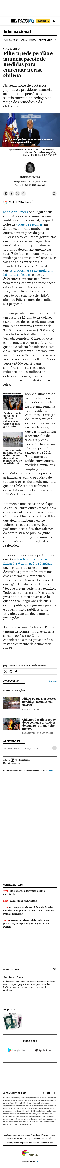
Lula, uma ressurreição (23, 900)
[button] (30, 130)
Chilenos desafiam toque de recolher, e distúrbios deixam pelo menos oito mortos (39, 724)
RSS (30, 1143)
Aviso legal (35, 1135)
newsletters (11, 969)
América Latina (11, 40)
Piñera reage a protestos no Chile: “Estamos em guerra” (39, 702)
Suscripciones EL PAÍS (42, 1139)
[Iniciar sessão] (54, 21)
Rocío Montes (30, 177)
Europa (33, 40)
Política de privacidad (16, 1139)
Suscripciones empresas (17, 1143)
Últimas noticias (13, 885)
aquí (51, 770)
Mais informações (10, 763)
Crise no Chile (11, 49)
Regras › (53, 681)
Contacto (8, 1135)
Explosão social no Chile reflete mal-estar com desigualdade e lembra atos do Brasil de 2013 (12, 457)
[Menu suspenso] (6, 21)
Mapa (29, 1139)
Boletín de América (15, 977)
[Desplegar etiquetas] (54, 748)
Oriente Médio (45, 40)
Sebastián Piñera (15, 212)
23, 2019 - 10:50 (38, 182)
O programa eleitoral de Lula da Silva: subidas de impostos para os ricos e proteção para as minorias (29, 910)
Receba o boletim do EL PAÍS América (27, 665)
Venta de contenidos (21, 1135)
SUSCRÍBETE (43, 21)
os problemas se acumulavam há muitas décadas (28, 272)
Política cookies (48, 1135)
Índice (36, 1143)
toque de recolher (29, 224)
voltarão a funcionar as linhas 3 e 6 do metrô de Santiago (28, 561)
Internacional (17, 31)
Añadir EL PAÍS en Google (20, 202)
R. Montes (27, 709)
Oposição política (31, 748)
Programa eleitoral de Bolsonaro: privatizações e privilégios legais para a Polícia (26, 923)
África (24, 40)
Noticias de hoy (46, 1143)
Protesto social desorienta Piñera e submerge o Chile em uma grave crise (12, 420)
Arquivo (8, 1009)
